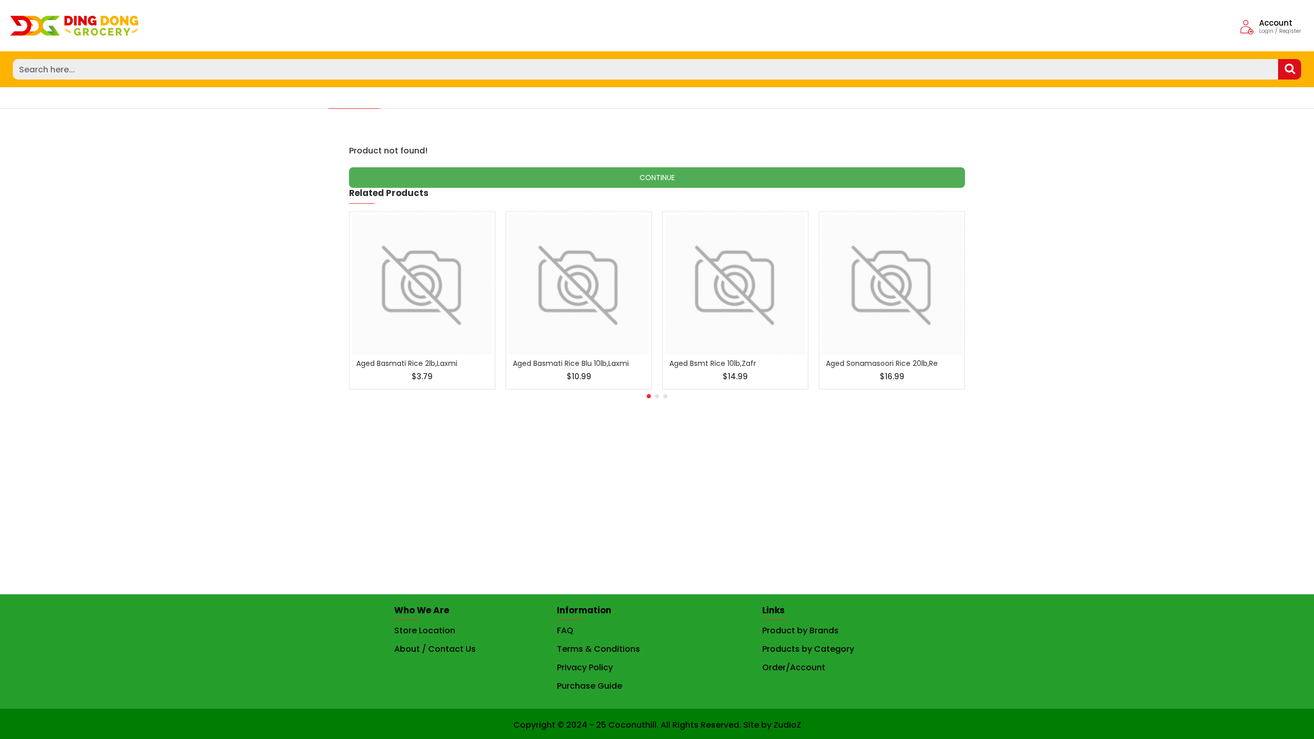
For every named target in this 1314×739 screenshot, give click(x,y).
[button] (649, 396)
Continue (657, 177)
